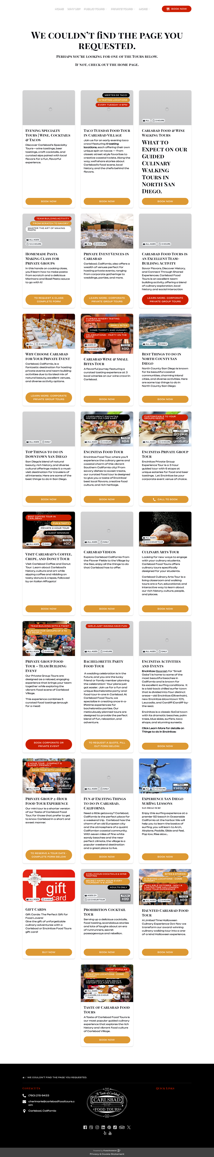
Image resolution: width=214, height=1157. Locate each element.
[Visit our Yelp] (105, 1133)
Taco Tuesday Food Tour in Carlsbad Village (107, 132)
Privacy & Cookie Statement (107, 1154)
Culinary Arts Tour (160, 551)
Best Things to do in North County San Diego (161, 359)
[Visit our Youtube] (110, 1133)
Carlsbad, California (42, 1110)
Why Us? (73, 8)
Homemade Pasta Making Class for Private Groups (42, 258)
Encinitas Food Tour (103, 451)
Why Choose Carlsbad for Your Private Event (47, 356)
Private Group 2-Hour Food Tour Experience (46, 801)
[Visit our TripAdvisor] (122, 1127)
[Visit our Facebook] (85, 1127)
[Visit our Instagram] (97, 1127)
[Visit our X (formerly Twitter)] (129, 1127)
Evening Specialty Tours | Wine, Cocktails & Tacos (47, 135)
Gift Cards (35, 909)
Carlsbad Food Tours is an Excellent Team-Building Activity (165, 258)
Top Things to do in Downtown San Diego (46, 454)
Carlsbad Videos (100, 551)
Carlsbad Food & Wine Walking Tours (163, 132)
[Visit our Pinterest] (109, 1127)
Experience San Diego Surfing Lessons (162, 801)
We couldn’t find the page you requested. (57, 1077)
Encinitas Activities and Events (161, 663)
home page (127, 64)
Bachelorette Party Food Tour (103, 663)
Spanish (162, 671)
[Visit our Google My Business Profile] (91, 1127)
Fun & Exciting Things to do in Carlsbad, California (105, 803)
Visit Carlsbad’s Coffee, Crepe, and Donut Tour (48, 556)
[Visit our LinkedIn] (103, 1127)
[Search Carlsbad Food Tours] (155, 8)
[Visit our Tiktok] (115, 1127)
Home (59, 8)
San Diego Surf (151, 807)
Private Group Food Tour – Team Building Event (45, 666)
